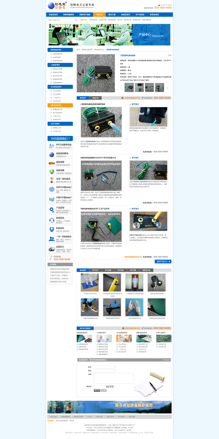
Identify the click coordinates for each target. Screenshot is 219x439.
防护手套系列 (57, 76)
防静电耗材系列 (56, 50)
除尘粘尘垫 (57, 101)
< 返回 (169, 55)
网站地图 (132, 417)
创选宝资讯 (125, 15)
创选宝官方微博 (166, 5)
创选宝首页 (53, 15)
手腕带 (95, 243)
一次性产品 (57, 98)
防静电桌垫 (137, 20)
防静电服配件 (57, 83)
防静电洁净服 (57, 69)
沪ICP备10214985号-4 (126, 425)
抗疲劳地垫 (103, 20)
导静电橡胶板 (122, 433)
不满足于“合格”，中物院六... (59, 275)
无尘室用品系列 (56, 87)
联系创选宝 (154, 15)
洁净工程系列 (55, 124)
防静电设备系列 (56, 105)
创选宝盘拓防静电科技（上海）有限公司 (104, 425)
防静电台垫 (128, 20)
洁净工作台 (57, 116)
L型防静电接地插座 (112, 49)
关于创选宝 (140, 15)
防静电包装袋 (57, 61)
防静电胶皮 (94, 20)
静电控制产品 (57, 109)
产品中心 (99, 15)
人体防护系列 (55, 65)
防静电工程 (57, 128)
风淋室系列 (57, 119)
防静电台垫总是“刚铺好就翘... (60, 269)
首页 (78, 49)
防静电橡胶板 (133, 433)
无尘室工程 (57, 131)
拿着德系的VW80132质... (58, 282)
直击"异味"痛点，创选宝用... (59, 278)
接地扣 (100, 243)
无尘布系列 (57, 91)
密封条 (71, 421)
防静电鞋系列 (57, 79)
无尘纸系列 (57, 94)
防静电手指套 (85, 15)
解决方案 (112, 15)
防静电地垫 (112, 20)
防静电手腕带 (101, 158)
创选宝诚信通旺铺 (62, 421)
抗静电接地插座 (85, 243)
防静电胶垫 (113, 433)
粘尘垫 (119, 20)
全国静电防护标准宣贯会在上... (60, 272)
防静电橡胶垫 (68, 15)
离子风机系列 (57, 113)
